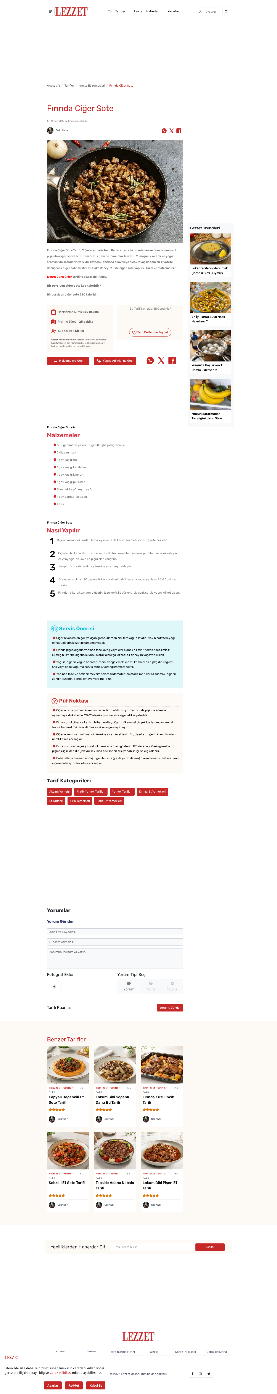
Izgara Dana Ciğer (59, 276)
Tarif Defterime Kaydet (152, 332)
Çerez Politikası (185, 1351)
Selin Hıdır (61, 130)
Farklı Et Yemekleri (109, 801)
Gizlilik (154, 1351)
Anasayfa (53, 85)
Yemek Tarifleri (122, 791)
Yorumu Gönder (170, 1007)
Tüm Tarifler (116, 11)
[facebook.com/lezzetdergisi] (192, 1374)
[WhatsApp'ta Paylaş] (164, 131)
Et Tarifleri (56, 801)
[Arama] (226, 11)
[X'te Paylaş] (171, 131)
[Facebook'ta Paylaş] (179, 131)
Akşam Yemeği (59, 791)
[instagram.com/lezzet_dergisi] (200, 1374)
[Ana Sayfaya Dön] (138, 1336)
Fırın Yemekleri (80, 801)
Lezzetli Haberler (146, 11)
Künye (60, 1351)
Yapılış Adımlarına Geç (117, 360)
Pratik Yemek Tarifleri (90, 791)
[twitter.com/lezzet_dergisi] (209, 1374)
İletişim (92, 1351)
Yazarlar (173, 11)
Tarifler (69, 85)
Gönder (210, 1246)
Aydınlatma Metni (123, 1351)
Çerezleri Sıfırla (216, 1351)
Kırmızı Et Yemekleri (92, 85)
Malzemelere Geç (70, 360)
